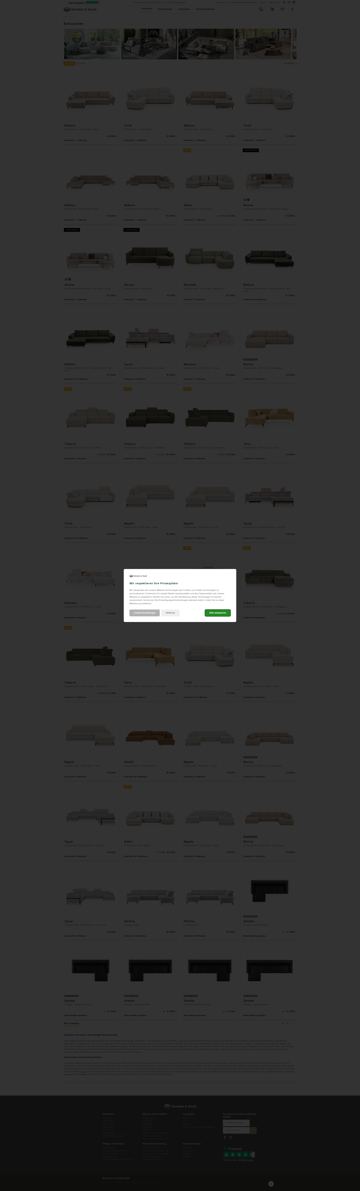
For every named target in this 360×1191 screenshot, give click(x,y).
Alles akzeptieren (217, 613)
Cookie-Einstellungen (144, 613)
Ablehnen (170, 613)
